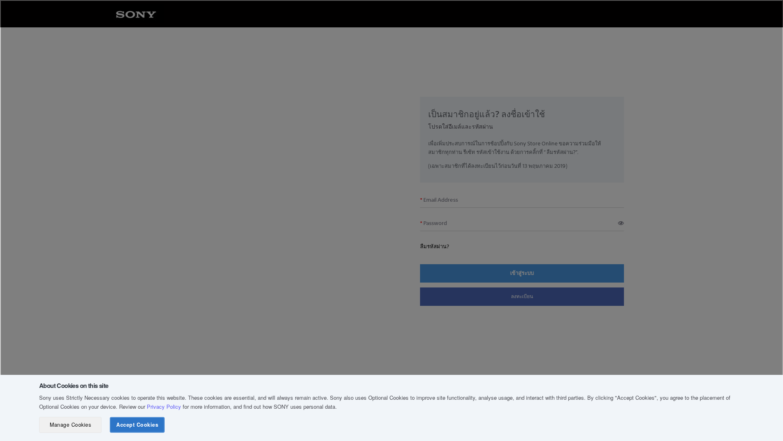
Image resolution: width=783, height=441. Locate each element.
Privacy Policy (164, 406)
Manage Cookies (70, 424)
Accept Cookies (137, 424)
